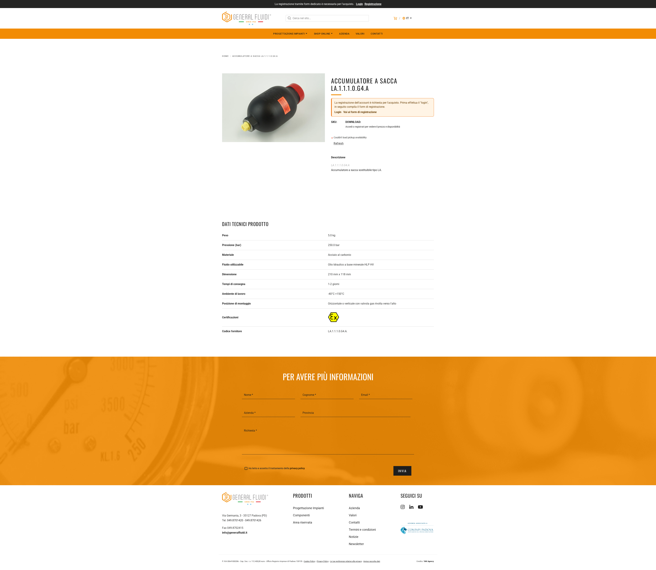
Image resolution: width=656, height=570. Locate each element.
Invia (402, 471)
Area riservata (302, 522)
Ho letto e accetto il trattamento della (277, 468)
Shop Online (322, 33)
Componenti (301, 515)
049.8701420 (235, 520)
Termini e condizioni (362, 529)
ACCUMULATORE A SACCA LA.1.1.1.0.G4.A (255, 56)
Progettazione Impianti (289, 33)
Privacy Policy (323, 561)
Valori (360, 33)
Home (225, 56)
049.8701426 (253, 520)
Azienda (344, 33)
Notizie (353, 537)
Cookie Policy (309, 561)
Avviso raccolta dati (371, 561)
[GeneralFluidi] (246, 18)
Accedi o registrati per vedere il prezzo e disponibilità (372, 126)
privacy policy (297, 468)
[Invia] (289, 18)
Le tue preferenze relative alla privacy (346, 561)
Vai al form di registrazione (360, 112)
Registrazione (373, 4)
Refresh (339, 143)
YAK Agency (429, 561)
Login (359, 4)
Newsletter (356, 544)
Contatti (377, 33)
